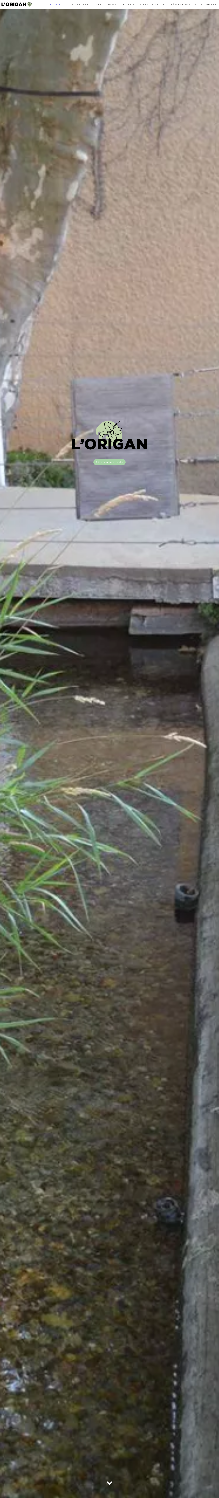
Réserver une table (109, 462)
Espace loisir (106, 4)
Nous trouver (206, 4)
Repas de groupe (153, 4)
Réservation (180, 4)
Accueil (56, 4)
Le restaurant (78, 4)
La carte (128, 4)
